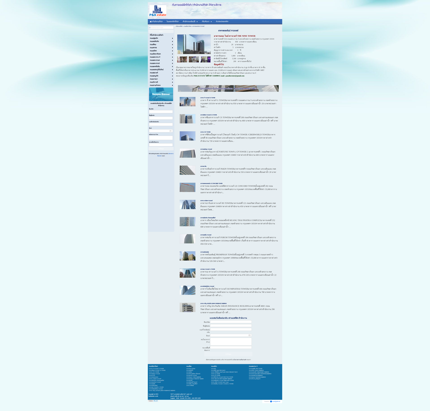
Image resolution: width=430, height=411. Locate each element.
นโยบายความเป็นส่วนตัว (240, 359)
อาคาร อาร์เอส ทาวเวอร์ (206, 200)
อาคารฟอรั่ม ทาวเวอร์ (205, 235)
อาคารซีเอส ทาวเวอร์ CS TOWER (208, 115)
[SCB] (205, 59)
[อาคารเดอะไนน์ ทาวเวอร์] (194, 44)
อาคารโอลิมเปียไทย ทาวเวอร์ (207, 286)
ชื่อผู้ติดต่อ (151, 115)
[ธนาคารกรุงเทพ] (194, 59)
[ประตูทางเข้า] (182, 59)
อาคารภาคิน (203, 166)
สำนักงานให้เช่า (179, 26)
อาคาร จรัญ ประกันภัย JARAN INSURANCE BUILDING (213, 303)
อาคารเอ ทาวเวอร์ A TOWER (207, 269)
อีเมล (150, 128)
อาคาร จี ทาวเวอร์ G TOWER (207, 98)
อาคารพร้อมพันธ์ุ (204, 252)
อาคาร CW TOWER (205, 132)
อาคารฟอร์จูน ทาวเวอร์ (206, 149)
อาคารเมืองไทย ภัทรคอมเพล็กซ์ (207, 218)
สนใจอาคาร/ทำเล (153, 134)
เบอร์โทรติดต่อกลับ (154, 122)
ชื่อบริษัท (151, 109)
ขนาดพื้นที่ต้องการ (154, 142)
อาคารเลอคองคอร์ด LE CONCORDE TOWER (211, 183)
